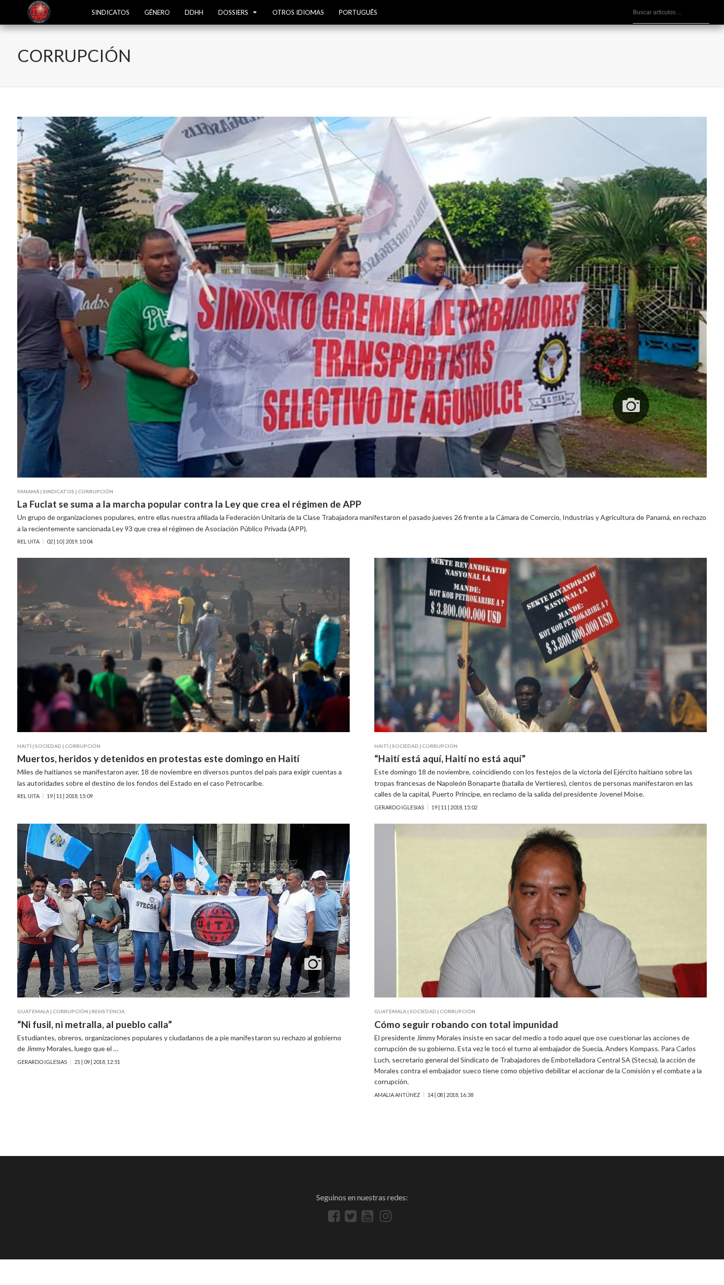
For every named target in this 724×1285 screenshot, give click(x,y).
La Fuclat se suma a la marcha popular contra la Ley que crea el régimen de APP (189, 504)
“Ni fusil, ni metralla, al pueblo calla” (94, 1024)
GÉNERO (157, 12)
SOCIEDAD (48, 746)
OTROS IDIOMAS (298, 12)
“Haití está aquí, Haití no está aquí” (450, 758)
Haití (24, 746)
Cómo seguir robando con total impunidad (466, 1024)
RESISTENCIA (108, 1011)
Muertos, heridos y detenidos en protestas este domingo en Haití (158, 758)
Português (358, 12)
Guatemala (33, 1011)
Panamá (28, 491)
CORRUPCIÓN (95, 491)
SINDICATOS (111, 12)
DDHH (194, 12)
